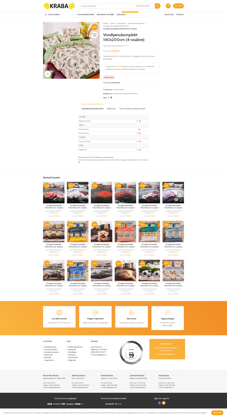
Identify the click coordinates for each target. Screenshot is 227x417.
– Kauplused (71, 349)
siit (79, 162)
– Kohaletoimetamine (51, 352)
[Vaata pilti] (48, 74)
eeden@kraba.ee (111, 387)
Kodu (112, 23)
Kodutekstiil (121, 23)
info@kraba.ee (101, 355)
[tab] (92, 107)
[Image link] (131, 352)
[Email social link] (111, 97)
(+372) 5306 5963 (54, 385)
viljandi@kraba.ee (140, 387)
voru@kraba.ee (168, 387)
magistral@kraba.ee (54, 387)
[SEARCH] (157, 6)
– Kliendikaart (71, 352)
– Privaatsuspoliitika (50, 349)
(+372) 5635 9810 (169, 385)
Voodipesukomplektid (136, 23)
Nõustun (217, 413)
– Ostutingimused (49, 347)
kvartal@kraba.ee (82, 387)
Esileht (105, 23)
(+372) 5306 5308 (83, 385)
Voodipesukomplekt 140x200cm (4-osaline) (54, 206)
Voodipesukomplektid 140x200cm (116, 26)
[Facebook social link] (108, 97)
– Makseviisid (48, 355)
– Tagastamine (48, 360)
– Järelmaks (47, 357)
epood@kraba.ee (169, 354)
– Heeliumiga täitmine (75, 347)
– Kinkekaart (71, 355)
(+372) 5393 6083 (112, 385)
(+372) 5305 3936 (140, 385)
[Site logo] (59, 6)
